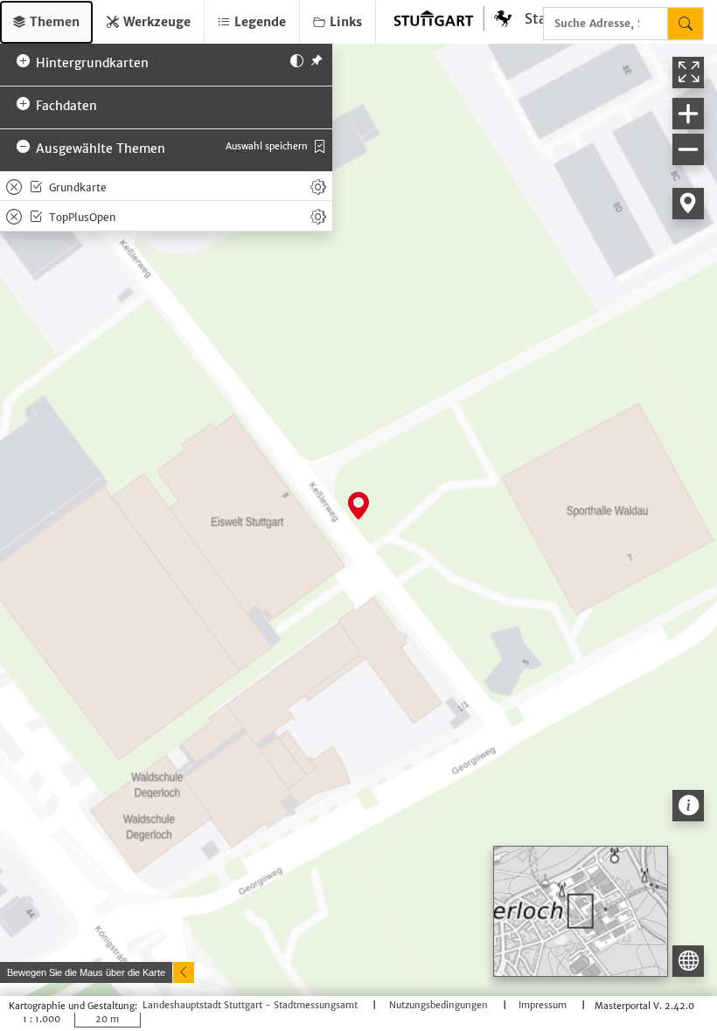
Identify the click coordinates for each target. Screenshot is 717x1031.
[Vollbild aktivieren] (688, 72)
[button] (46, 22)
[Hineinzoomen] (688, 113)
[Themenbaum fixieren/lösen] (316, 59)
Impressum (544, 1006)
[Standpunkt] (688, 203)
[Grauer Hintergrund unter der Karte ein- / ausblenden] (297, 59)
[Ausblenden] (183, 972)
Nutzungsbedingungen (440, 1006)
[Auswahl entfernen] (14, 186)
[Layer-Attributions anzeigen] (688, 805)
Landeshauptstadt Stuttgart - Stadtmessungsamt (251, 1006)
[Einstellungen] (318, 186)
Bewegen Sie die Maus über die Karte (86, 972)
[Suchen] (685, 23)
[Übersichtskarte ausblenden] (688, 961)
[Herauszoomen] (688, 149)
